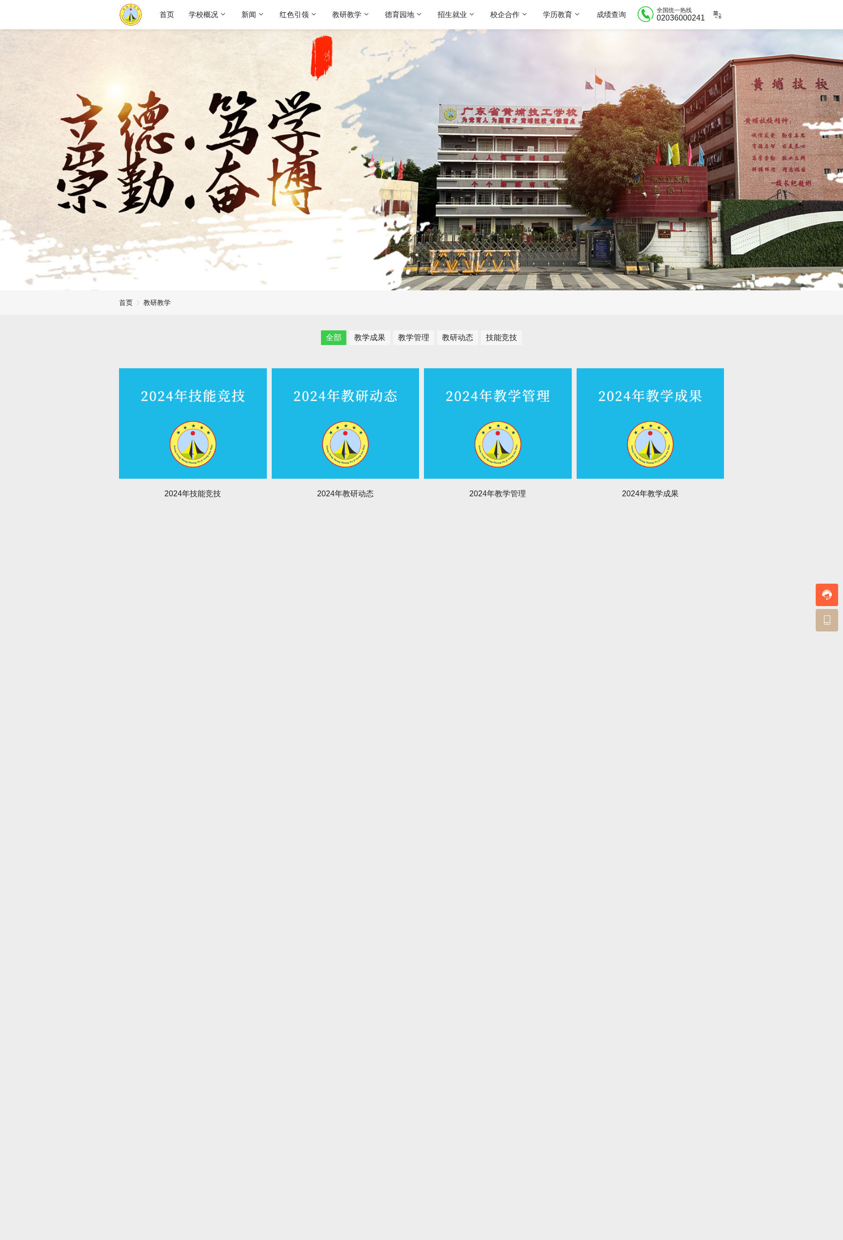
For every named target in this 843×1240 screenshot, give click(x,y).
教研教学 (346, 14)
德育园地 (399, 14)
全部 (333, 337)
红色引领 (294, 14)
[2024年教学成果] (650, 423)
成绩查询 (611, 14)
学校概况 (203, 14)
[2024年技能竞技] (193, 423)
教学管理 (413, 337)
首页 (167, 14)
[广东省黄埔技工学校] (130, 14)
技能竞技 (501, 337)
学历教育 (557, 14)
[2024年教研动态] (346, 423)
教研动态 (457, 337)
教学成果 (369, 337)
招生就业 (452, 14)
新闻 (248, 14)
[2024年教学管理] (498, 423)
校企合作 (505, 14)
